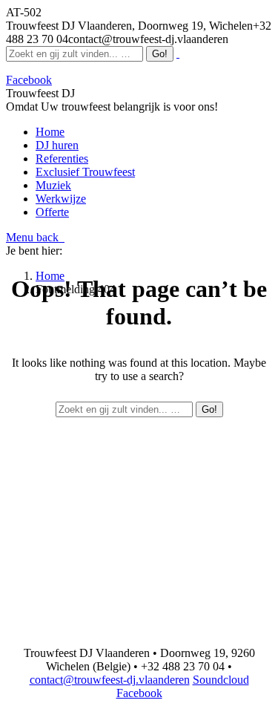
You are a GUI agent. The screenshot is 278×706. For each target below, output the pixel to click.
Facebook (139, 693)
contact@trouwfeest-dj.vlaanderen (110, 679)
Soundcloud (221, 679)
